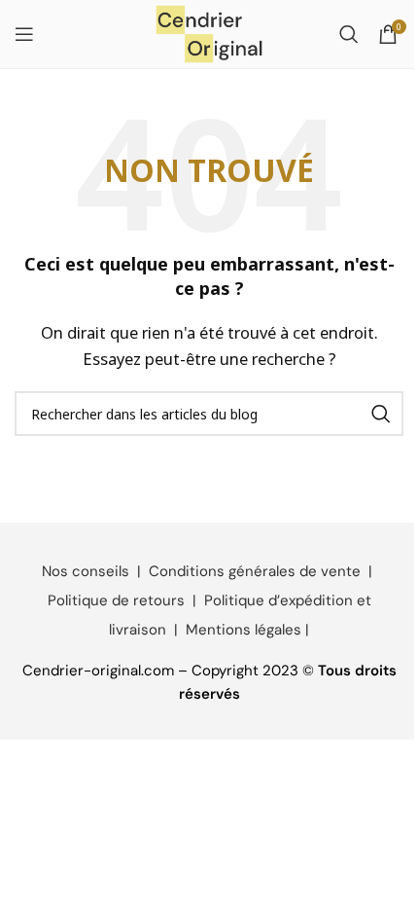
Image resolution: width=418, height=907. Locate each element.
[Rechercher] (349, 34)
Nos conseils (85, 571)
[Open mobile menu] (24, 34)
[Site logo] (209, 32)
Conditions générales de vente (255, 571)
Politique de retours (116, 600)
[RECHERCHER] (381, 413)
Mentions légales (243, 629)
